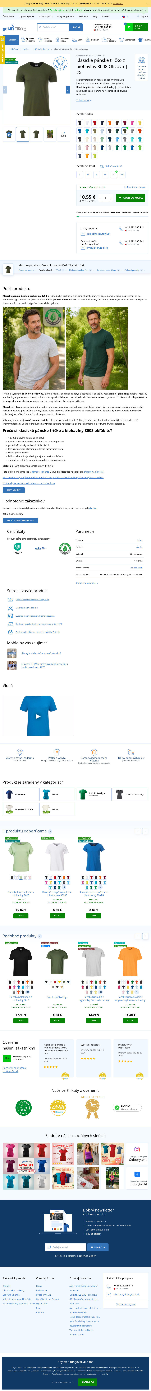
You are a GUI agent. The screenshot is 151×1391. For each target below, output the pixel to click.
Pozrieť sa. (118, 3)
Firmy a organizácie (65, 16)
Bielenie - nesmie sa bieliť (27, 607)
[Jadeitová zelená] (102, 139)
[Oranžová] (109, 122)
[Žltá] (140, 122)
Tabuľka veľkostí (114, 166)
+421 (103, 27)
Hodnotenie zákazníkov (80, 270)
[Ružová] (132, 122)
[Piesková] (62, 987)
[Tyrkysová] (87, 130)
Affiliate (40, 1312)
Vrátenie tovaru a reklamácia (17, 1299)
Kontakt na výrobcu (85, 582)
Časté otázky (8, 16)
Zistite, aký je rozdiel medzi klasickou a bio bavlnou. (29, 483)
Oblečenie (14, 49)
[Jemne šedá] (79, 147)
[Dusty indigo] (91, 992)
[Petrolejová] (109, 139)
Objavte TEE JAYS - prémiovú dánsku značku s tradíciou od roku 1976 (83, 1299)
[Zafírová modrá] (105, 987)
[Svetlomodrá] (102, 130)
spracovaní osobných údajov (82, 1255)
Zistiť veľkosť (13, 490)
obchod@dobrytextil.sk (98, 233)
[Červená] (94, 122)
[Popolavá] (109, 147)
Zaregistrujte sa (57, 10)
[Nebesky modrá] (117, 139)
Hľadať (76, 27)
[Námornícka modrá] (68, 982)
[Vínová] (125, 122)
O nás (39, 1286)
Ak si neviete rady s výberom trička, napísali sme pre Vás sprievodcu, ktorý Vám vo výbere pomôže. (53, 477)
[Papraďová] (125, 147)
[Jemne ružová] (87, 147)
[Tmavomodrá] (102, 122)
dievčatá (99, 471)
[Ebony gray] (57, 987)
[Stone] (94, 147)
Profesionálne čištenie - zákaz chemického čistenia (38, 632)
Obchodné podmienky (13, 1290)
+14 (136, 992)
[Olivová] (125, 130)
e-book (78, 10)
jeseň (140, 567)
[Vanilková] (87, 139)
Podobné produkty (133, 270)
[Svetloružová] (87, 992)
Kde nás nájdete (127, 1304)
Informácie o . (75, 1255)
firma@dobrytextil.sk (97, 247)
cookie (50, 1371)
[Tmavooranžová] (140, 130)
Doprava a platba (26, 16)
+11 (27, 992)
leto (135, 567)
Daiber (139, 540)
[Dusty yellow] (96, 992)
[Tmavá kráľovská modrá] (102, 147)
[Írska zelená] (117, 147)
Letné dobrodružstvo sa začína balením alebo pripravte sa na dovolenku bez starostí (84, 1321)
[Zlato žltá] (87, 155)
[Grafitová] (109, 130)
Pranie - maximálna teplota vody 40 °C (32, 599)
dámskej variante (40, 471)
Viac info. (93, 508)
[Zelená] (96, 982)
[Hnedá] (117, 122)
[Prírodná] (94, 139)
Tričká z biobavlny (41, 49)
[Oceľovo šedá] (125, 139)
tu (73, 1382)
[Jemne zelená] (21, 877)
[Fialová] (87, 987)
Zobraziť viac (82, 100)
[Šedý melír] (132, 130)
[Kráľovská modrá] (79, 130)
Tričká (25, 49)
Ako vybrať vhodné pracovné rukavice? (41, 653)
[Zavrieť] (148, 3)
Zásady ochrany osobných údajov (19, 1303)
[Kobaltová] (132, 147)
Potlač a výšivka (45, 16)
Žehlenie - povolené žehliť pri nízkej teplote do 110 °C (39, 624)
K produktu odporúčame (108, 270)
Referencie (83, 16)
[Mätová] (132, 139)
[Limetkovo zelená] (140, 147)
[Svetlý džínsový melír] (79, 155)
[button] (68, 90)
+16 (100, 992)
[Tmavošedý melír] (53, 987)
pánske (139, 547)
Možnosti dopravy (137, 187)
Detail (21, 915)
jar (132, 567)
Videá (59, 270)
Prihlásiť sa (98, 1247)
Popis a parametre (26, 270)
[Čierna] (79, 122)
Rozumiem (88, 1382)
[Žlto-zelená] (94, 155)
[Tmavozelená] (117, 130)
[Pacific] (140, 139)
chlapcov (88, 471)
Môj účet (144, 16)
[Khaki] (94, 130)
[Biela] (87, 122)
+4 (64, 887)
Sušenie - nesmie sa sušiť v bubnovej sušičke (35, 616)
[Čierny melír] (79, 139)
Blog (95, 16)
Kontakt (105, 16)
